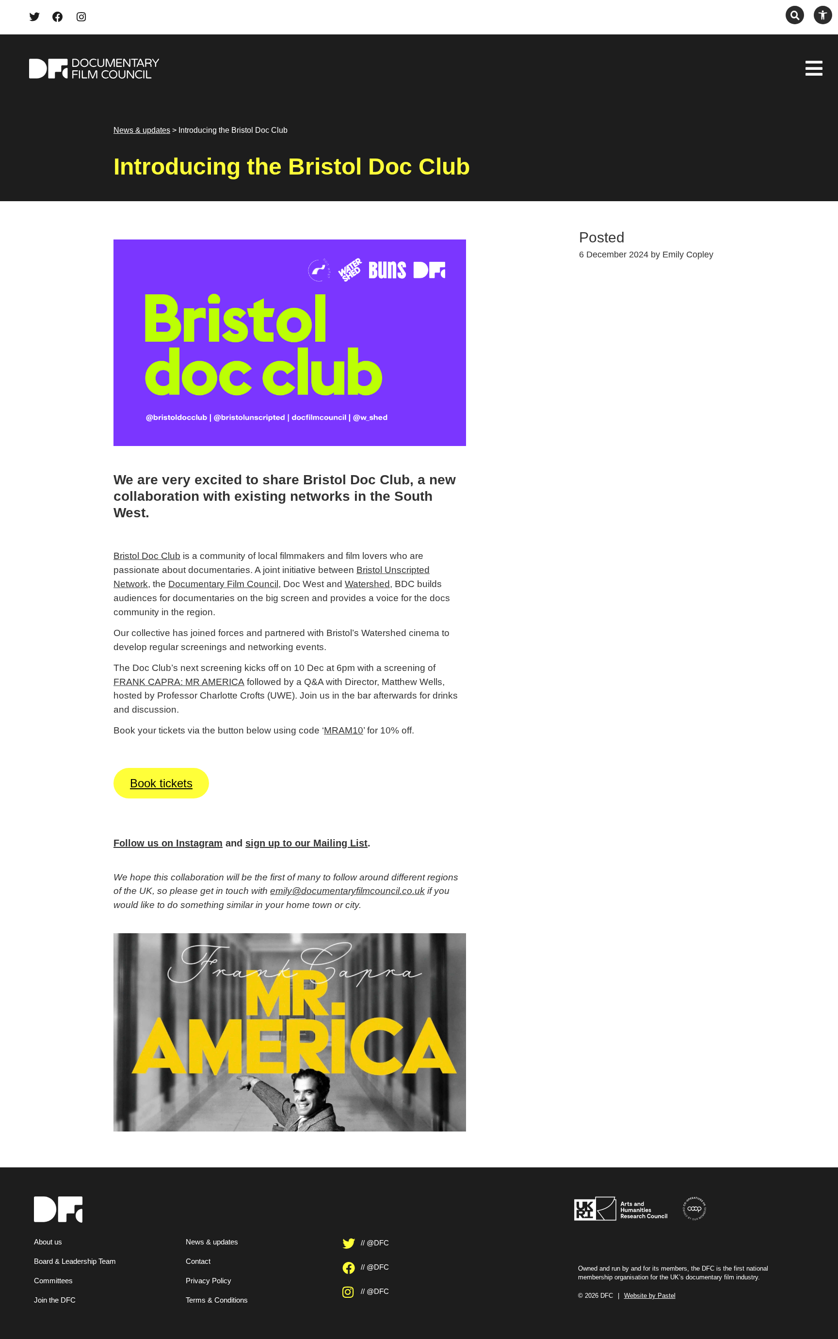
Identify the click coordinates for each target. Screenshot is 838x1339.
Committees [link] (53, 1280)
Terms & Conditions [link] (217, 1300)
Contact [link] (198, 1261)
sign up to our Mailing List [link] (306, 843)
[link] (34, 17)
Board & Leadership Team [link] (75, 1261)
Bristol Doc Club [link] (146, 556)
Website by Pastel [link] (650, 1295)
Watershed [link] (367, 584)
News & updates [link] (141, 130)
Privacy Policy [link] (208, 1280)
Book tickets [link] (161, 783)
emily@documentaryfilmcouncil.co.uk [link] (347, 891)
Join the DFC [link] (55, 1300)
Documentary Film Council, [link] (224, 584)
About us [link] (48, 1242)
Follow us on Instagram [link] (168, 843)
